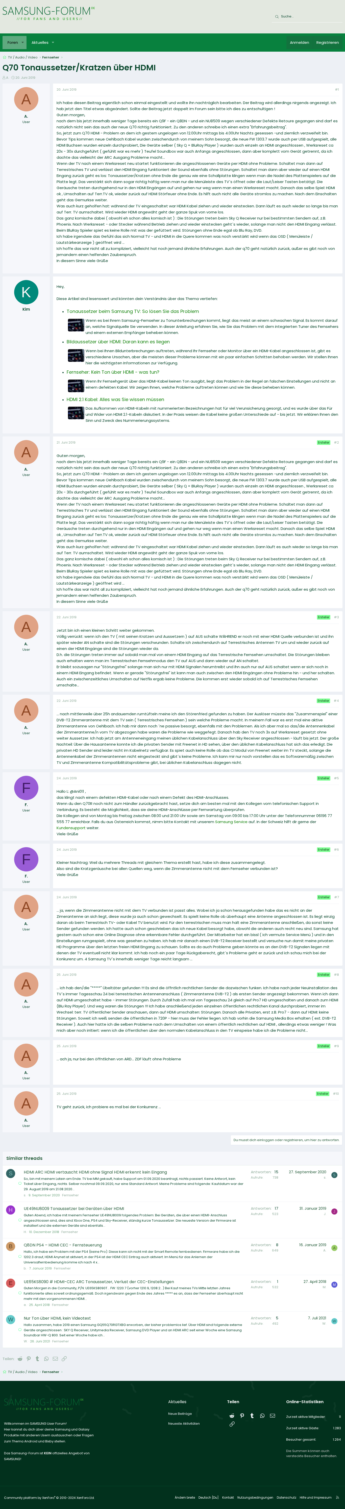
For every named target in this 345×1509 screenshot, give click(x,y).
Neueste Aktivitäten (184, 1423)
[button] (23, 42)
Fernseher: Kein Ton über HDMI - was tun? (113, 372)
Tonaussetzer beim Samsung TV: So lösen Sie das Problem (133, 311)
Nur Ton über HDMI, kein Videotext (57, 1318)
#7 (336, 897)
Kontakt (228, 1497)
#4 (336, 700)
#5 (336, 778)
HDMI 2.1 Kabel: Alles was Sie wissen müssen (115, 399)
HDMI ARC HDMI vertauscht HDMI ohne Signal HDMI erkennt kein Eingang (95, 1172)
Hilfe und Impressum (316, 1497)
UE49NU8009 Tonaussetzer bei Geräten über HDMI (74, 1209)
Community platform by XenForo (49, 1498)
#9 (336, 1046)
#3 (336, 617)
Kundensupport (72, 827)
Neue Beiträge (180, 1413)
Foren (13, 42)
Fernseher (70, 1195)
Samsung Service (231, 821)
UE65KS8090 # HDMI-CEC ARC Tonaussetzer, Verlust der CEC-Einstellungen (99, 1282)
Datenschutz (286, 1497)
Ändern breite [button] (185, 1497)
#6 (336, 849)
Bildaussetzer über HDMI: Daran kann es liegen (118, 342)
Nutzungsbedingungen (255, 1497)
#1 (337, 89)
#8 (336, 974)
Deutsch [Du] (209, 1497)
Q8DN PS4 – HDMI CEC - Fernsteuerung (63, 1245)
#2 (336, 442)
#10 (336, 1093)
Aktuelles (40, 42)
